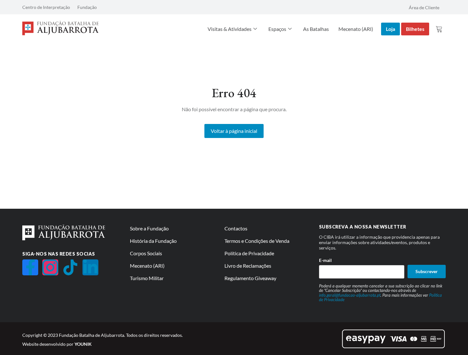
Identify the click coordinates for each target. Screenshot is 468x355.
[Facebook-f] (30, 267)
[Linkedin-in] (90, 267)
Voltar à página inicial (234, 131)
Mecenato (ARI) (355, 29)
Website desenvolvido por (57, 344)
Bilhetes (415, 29)
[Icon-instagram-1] (50, 267)
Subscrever (426, 271)
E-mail (325, 260)
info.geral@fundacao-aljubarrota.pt (349, 295)
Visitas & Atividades (230, 29)
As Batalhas (316, 29)
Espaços (277, 29)
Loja (390, 29)
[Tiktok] (70, 267)
